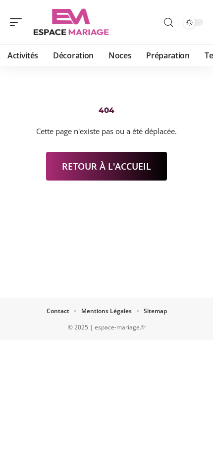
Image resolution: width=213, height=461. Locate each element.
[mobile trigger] (18, 22)
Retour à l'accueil (106, 166)
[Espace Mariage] (71, 22)
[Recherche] (168, 22)
